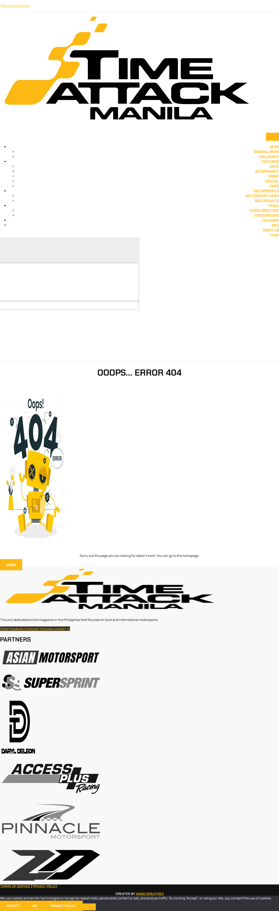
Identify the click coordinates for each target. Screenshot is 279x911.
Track (273, 205)
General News (266, 151)
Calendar (270, 220)
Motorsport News (262, 196)
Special (272, 181)
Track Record (266, 215)
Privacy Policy (45, 886)
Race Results (267, 200)
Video (274, 186)
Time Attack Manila (14, 5)
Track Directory (264, 210)
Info (275, 225)
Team (274, 235)
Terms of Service (15, 886)
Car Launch (269, 156)
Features (270, 161)
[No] (89, 906)
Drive (274, 166)
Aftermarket (267, 171)
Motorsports (266, 191)
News (274, 147)
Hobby (273, 176)
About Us (271, 230)
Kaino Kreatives (150, 894)
